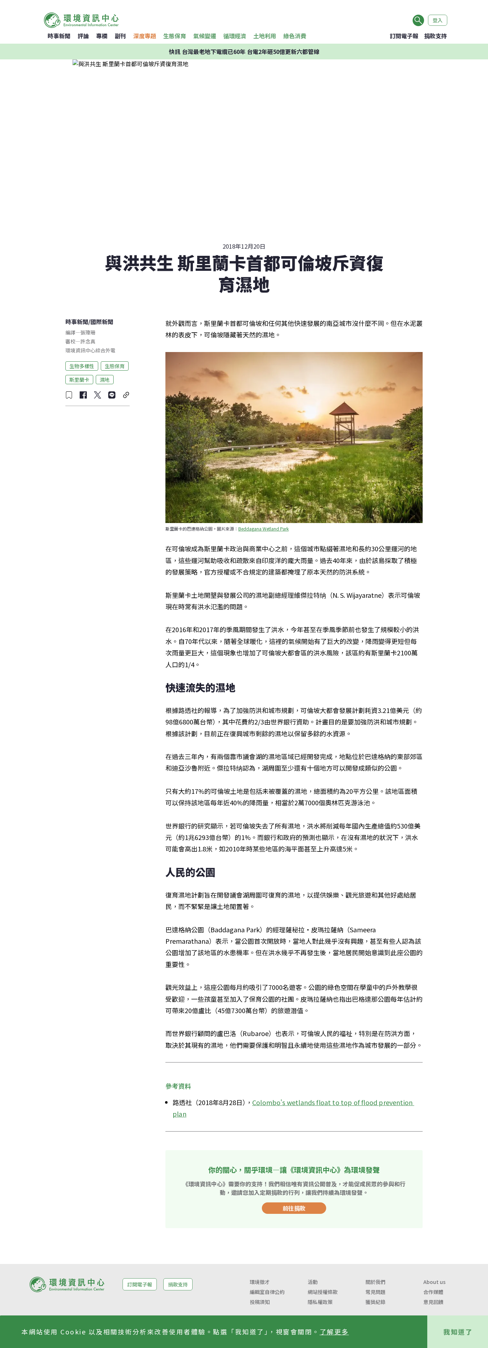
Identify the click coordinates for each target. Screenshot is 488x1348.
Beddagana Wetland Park (263, 529)
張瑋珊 (87, 332)
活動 (313, 1281)
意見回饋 (433, 1301)
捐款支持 (435, 35)
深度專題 (144, 35)
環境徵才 (260, 1281)
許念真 (87, 341)
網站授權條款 (323, 1291)
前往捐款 (294, 1208)
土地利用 (264, 35)
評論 (83, 35)
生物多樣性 (81, 365)
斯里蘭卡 (79, 379)
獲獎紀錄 (375, 1301)
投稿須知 (260, 1301)
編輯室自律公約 (267, 1291)
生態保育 (174, 35)
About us (434, 1281)
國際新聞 (101, 321)
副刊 (120, 35)
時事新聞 (59, 35)
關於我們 (375, 1281)
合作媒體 (433, 1291)
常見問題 (375, 1291)
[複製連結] (126, 395)
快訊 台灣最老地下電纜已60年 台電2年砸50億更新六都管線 (244, 51)
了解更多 (334, 1331)
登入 (438, 20)
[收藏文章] (69, 395)
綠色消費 (294, 35)
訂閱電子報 (404, 35)
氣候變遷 (204, 35)
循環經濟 (234, 35)
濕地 (105, 379)
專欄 (102, 35)
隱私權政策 (320, 1301)
